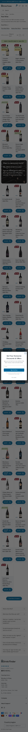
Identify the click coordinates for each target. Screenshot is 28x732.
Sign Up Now (14, 370)
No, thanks (14, 377)
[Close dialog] (25, 353)
